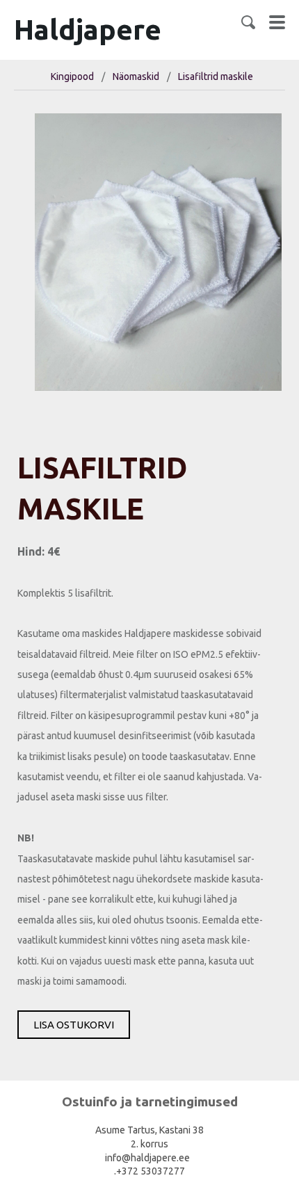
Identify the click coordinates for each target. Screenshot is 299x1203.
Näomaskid (136, 76)
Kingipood (72, 76)
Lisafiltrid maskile (215, 76)
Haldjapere (87, 29)
